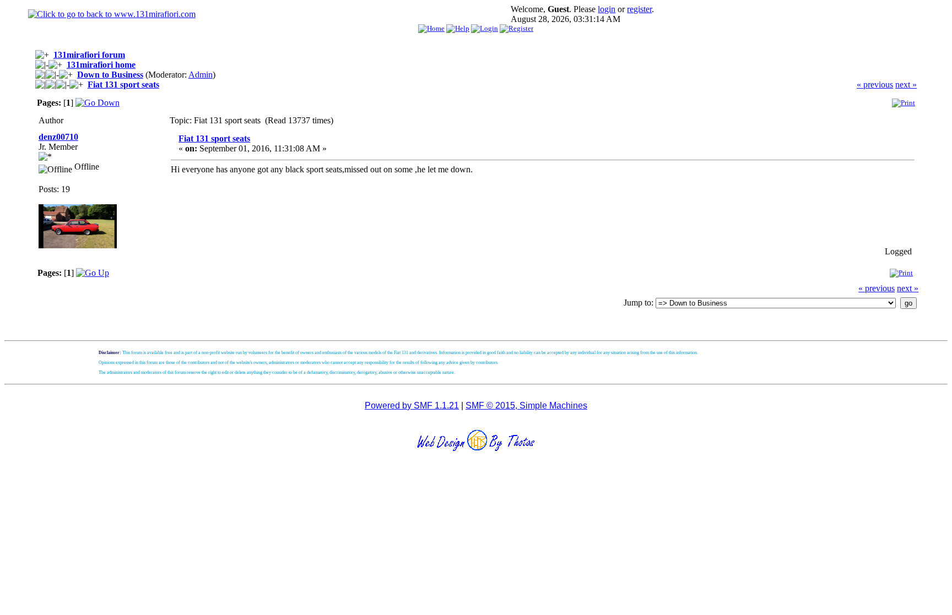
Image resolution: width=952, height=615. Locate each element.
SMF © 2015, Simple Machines (526, 405)
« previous (875, 84)
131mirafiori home (101, 64)
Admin (200, 74)
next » (906, 84)
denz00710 (58, 136)
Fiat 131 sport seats (123, 84)
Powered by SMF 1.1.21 (412, 405)
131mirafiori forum (89, 54)
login (606, 9)
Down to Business (110, 74)
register (639, 9)
